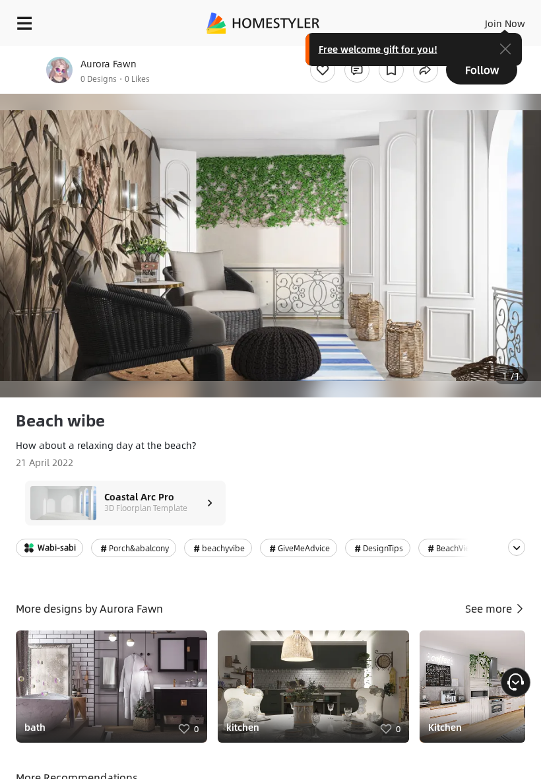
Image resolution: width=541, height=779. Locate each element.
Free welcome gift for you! (378, 48)
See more (490, 608)
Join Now (505, 23)
